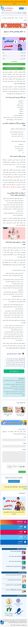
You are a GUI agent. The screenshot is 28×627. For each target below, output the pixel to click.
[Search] (2, 13)
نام (25, 437)
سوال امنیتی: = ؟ (19, 466)
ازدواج (16, 18)
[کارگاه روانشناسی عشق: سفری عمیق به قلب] (20, 410)
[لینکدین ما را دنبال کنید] (25, 542)
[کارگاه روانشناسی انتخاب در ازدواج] (14, 44)
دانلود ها (21, 18)
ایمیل (24, 443)
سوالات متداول (12, 625)
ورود (25, 625)
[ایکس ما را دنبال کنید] (25, 537)
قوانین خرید (22, 625)
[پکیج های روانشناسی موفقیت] (14, 422)
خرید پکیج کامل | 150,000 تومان (14, 64)
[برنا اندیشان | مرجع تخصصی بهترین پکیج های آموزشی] (7, 8)
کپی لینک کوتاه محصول (14, 481)
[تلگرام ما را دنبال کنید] (25, 527)
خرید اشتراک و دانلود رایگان (12, 68)
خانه (25, 18)
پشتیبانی (17, 625)
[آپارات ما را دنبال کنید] (25, 532)
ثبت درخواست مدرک (14, 371)
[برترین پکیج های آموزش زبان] (14, 25)
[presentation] (2, 411)
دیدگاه (24, 449)
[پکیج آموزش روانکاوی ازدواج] (8, 410)
